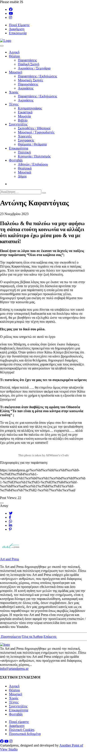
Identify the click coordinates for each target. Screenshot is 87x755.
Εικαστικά (25, 112)
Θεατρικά (24, 168)
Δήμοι (22, 176)
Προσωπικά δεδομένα (25, 734)
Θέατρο (14, 56)
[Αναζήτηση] (44, 193)
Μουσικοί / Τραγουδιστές (36, 132)
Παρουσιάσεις (28, 84)
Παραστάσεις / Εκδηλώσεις (37, 76)
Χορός (13, 92)
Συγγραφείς (26, 140)
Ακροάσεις (25, 88)
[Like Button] (2, 503)
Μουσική (15, 72)
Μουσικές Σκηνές (30, 80)
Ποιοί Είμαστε (19, 25)
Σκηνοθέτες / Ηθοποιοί (34, 128)
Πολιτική (24, 152)
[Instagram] (10, 17)
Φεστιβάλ (16, 160)
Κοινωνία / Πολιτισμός (34, 156)
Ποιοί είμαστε (19, 722)
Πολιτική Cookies (21, 730)
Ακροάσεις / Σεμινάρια (34, 68)
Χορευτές (25, 136)
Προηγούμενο (10, 636)
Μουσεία (24, 116)
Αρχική (14, 52)
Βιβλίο (22, 120)
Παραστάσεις (27, 60)
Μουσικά (24, 172)
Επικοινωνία (18, 33)
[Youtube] (11, 13)
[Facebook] (10, 9)
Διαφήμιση (16, 29)
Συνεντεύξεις (18, 124)
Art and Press (9, 559)
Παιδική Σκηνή (28, 64)
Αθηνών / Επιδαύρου (33, 164)
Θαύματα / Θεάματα (32, 144)
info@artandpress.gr (14, 668)
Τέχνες (14, 104)
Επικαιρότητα (18, 148)
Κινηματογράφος (30, 108)
